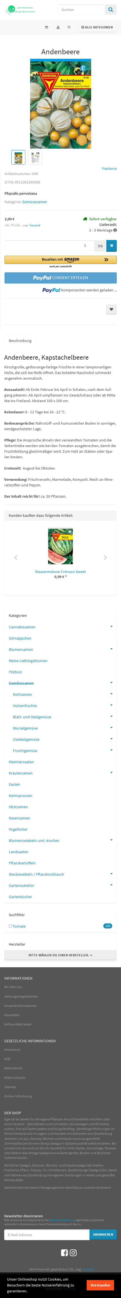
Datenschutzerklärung (62, 1220)
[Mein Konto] (58, 27)
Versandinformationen (20, 1005)
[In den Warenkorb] (111, 246)
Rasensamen (19, 818)
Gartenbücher (20, 896)
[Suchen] (110, 9)
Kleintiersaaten (21, 761)
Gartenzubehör (21, 885)
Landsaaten (18, 851)
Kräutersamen (21, 773)
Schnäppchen (20, 638)
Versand (35, 225)
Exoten (14, 784)
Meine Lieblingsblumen (28, 660)
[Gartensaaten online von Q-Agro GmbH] (20, 10)
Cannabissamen (22, 626)
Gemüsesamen (34, 201)
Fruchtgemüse (25, 750)
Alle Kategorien (97, 27)
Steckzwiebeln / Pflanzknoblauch (36, 874)
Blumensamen (21, 649)
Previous (15, 558)
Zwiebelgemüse (26, 739)
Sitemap (10, 1087)
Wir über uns (13, 987)
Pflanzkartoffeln (22, 863)
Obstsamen (18, 806)
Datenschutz (13, 1068)
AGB (7, 1059)
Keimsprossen (20, 795)
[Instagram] (73, 1252)
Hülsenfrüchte (25, 705)
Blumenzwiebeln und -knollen (34, 840)
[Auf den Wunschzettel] (111, 309)
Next (105, 558)
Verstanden (100, 1285)
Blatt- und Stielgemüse (32, 716)
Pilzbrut (15, 671)
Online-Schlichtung (18, 1096)
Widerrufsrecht (14, 1077)
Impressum (12, 1049)
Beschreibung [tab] (20, 340)
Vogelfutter (18, 829)
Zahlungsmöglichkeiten (21, 996)
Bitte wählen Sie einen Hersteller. (59, 955)
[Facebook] (64, 1252)
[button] (61, 262)
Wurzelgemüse (25, 728)
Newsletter (12, 1015)
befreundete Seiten (18, 1024)
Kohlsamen (22, 694)
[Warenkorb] (46, 27)
